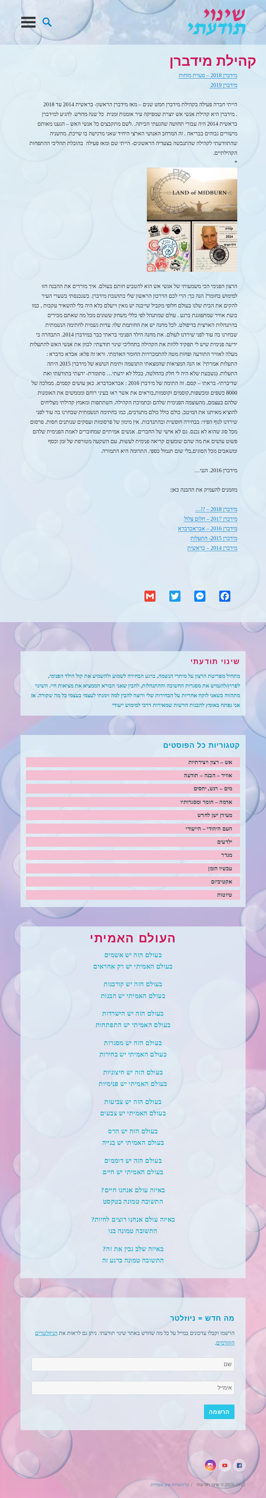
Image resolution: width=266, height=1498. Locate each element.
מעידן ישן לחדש (214, 815)
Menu (28, 22)
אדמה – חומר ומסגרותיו (206, 802)
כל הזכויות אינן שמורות (170, 1484)
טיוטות (224, 895)
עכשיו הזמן (220, 868)
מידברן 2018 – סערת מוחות (208, 75)
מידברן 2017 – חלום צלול (210, 519)
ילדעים (224, 842)
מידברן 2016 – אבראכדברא (207, 528)
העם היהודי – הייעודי (209, 829)
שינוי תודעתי (216, 22)
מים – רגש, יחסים (213, 788)
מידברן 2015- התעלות (213, 538)
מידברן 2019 (223, 85)
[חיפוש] (47, 21)
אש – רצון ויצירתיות (210, 762)
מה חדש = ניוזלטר (202, 1318)
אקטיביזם (221, 882)
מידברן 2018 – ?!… (216, 509)
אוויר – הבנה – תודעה (208, 775)
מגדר (226, 855)
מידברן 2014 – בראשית (212, 548)
